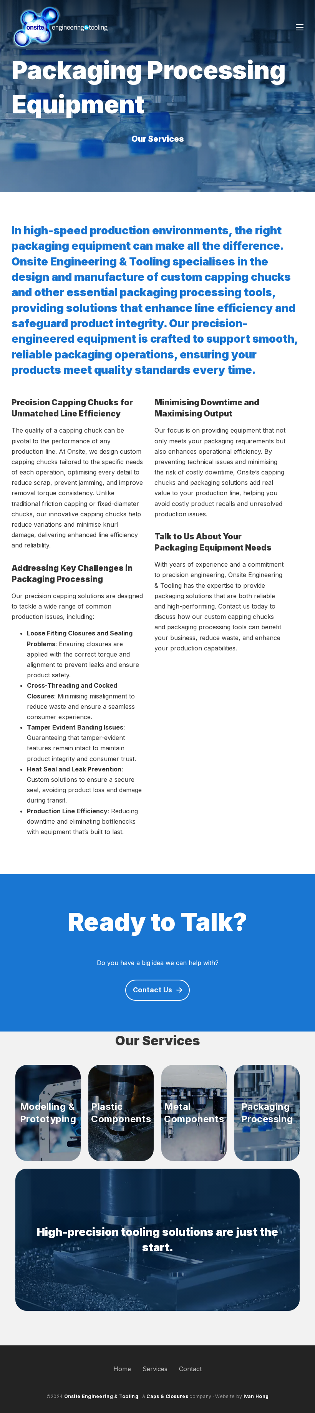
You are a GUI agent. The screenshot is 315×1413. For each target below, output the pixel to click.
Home (122, 1369)
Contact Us (152, 990)
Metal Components (194, 1112)
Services (155, 1369)
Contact (190, 1369)
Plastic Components (121, 1112)
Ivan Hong (256, 1396)
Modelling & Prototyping (48, 1112)
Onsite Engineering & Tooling (101, 1396)
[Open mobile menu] (299, 27)
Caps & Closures (167, 1396)
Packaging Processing (267, 1112)
